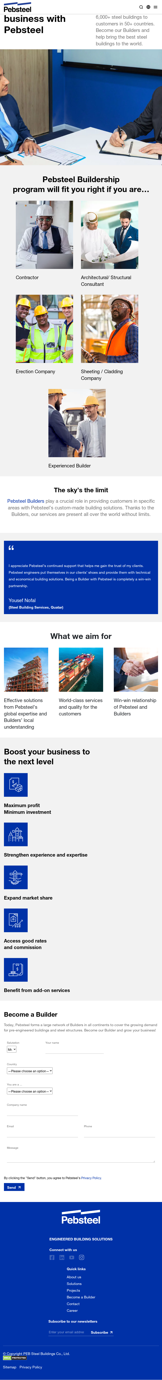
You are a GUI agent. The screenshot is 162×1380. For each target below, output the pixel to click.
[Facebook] (52, 1257)
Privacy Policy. (91, 1177)
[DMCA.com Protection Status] (15, 1358)
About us (74, 1276)
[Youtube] (71, 1257)
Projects (73, 1290)
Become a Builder (81, 1296)
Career (72, 1310)
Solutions (74, 1283)
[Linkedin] (61, 1257)
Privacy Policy (31, 1366)
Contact (73, 1303)
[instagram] (81, 1257)
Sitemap (9, 1366)
